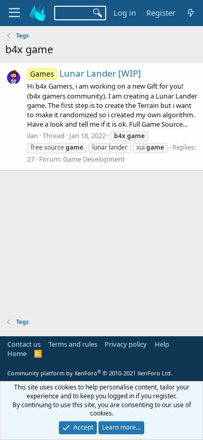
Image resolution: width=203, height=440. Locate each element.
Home (17, 353)
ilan (32, 135)
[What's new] (191, 12)
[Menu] (14, 13)
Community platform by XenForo (89, 373)
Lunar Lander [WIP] (85, 73)
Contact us (24, 344)
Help (162, 344)
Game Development (94, 159)
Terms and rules (72, 344)
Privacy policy (126, 344)
